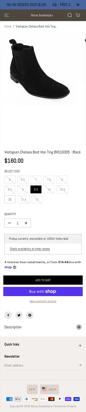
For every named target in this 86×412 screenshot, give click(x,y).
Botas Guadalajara (42, 406)
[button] (7, 15)
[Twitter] (19, 315)
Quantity (10, 214)
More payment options (43, 301)
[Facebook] (8, 315)
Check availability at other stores (30, 249)
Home (7, 26)
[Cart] (78, 15)
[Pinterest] (30, 315)
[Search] (70, 15)
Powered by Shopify (64, 406)
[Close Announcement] (78, 4)
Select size (12, 171)
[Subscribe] (80, 366)
